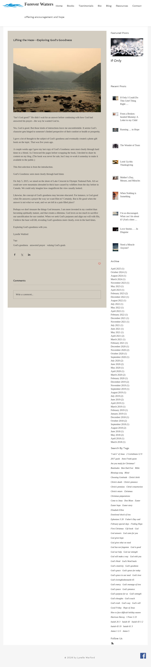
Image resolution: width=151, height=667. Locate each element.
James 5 (126, 631)
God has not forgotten (120, 547)
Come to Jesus (117, 501)
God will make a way (119, 556)
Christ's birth (134, 477)
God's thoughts (117, 598)
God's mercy (116, 584)
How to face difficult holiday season (126, 612)
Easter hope (116, 505)
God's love (136, 575)
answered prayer (37, 245)
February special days (120, 524)
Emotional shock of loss (121, 515)
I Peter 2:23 (132, 617)
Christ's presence (131, 482)
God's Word (115, 561)
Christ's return (116, 491)
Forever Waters (38, 4)
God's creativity (117, 566)
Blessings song (117, 473)
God (136, 529)
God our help (116, 552)
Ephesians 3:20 (117, 519)
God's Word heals (129, 561)
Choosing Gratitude (119, 477)
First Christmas (117, 529)
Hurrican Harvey (118, 617)
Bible (137, 468)
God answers (116, 533)
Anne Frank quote (129, 459)
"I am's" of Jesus (118, 454)
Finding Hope (136, 524)
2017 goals (115, 459)
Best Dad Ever (127, 468)
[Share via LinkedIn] (29, 254)
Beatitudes (115, 468)
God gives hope (117, 538)
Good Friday (116, 608)
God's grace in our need (121, 575)
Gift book (129, 529)
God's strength (135, 594)
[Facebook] (143, 656)
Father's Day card (132, 519)
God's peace (116, 589)
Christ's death (116, 482)
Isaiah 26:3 (115, 622)
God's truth (115, 603)
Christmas (128, 491)
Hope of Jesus (129, 608)
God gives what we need (121, 543)
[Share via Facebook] (14, 254)
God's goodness (20, 245)
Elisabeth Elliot (117, 510)
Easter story (127, 505)
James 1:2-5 (116, 631)
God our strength (131, 552)
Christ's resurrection (134, 487)
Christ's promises (118, 487)
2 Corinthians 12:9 (134, 454)
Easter (137, 501)
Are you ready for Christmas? (123, 463)
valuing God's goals (56, 245)
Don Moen (128, 501)
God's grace (116, 570)
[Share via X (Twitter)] (21, 254)
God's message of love (132, 584)
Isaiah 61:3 (128, 626)
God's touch (130, 598)
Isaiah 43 (126, 622)
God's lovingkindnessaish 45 (122, 580)
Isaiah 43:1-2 (137, 622)
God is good (136, 547)
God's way (126, 603)
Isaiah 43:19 (116, 626)
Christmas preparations (120, 496)
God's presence (129, 589)
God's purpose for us (119, 594)
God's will (136, 603)
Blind (127, 473)
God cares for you (130, 533)
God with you (135, 556)
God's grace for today (131, 570)
